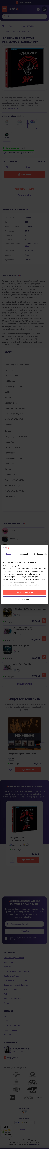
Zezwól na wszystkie (24, 593)
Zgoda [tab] (8, 554)
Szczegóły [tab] (24, 554)
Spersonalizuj (23, 599)
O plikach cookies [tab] (41, 554)
